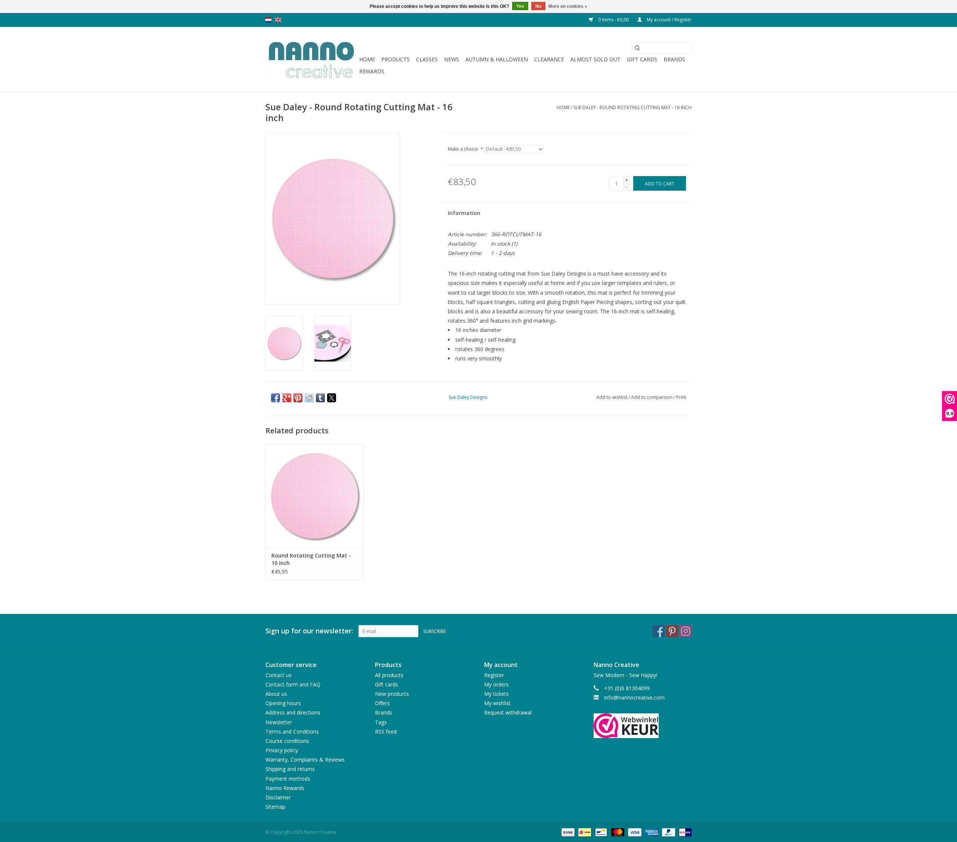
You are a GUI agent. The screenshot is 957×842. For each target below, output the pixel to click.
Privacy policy (281, 750)
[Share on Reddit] (309, 397)
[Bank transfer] (567, 832)
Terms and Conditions (292, 731)
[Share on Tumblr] (320, 397)
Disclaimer (278, 797)
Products (395, 59)
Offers (382, 703)
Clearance (549, 59)
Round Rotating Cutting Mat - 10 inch (311, 559)
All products (389, 675)
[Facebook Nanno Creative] (659, 631)
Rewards (371, 71)
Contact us (278, 675)
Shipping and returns (290, 768)
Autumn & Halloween (496, 59)
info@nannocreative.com (634, 697)
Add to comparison (652, 397)
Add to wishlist (612, 397)
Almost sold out (595, 59)
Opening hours (283, 703)
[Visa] (633, 832)
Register (494, 675)
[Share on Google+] (286, 397)
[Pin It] (297, 397)
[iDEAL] (584, 832)
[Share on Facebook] (275, 397)
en (278, 20)
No (538, 6)
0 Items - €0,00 (613, 19)
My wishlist (497, 703)
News (451, 59)
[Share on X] (331, 397)
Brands (674, 59)
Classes (427, 59)
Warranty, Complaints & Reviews (305, 759)
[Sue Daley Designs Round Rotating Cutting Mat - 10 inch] (314, 495)
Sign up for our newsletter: (309, 631)
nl (268, 20)
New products (392, 693)
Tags (381, 722)
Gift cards (642, 59)
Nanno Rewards (284, 788)
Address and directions (292, 712)
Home (367, 59)
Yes (520, 6)
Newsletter (278, 722)
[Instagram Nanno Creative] (686, 631)
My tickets (496, 693)
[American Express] (651, 832)
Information (464, 212)
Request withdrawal (508, 712)
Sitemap (275, 806)
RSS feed (386, 731)
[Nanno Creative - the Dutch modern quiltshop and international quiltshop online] (311, 59)
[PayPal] (667, 832)
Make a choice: (465, 149)
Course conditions (287, 740)
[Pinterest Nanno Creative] (672, 631)
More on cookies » (567, 6)
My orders (496, 684)
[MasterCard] (617, 832)
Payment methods (287, 778)
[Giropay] (684, 832)
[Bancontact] (600, 832)
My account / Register (669, 19)
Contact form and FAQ (292, 684)
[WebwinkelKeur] (643, 725)
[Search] (637, 48)
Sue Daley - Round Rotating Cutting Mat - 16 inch (632, 107)
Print (681, 397)
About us (276, 693)
